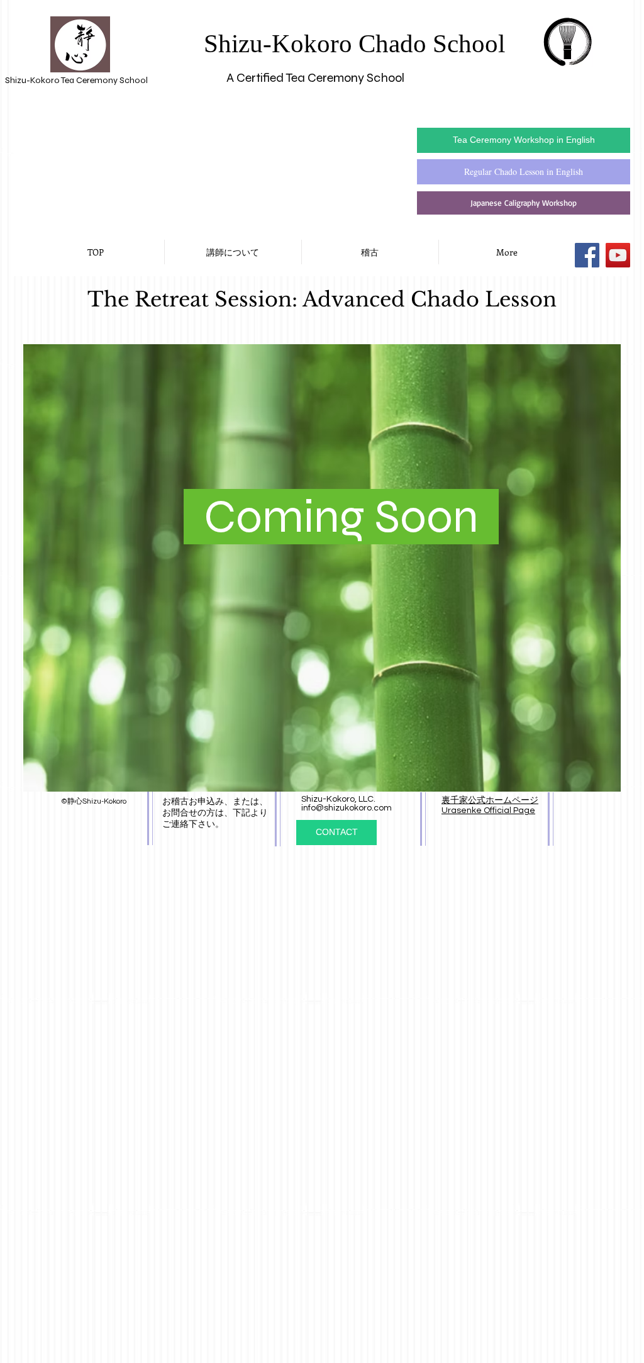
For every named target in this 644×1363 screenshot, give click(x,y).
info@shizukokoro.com (346, 808)
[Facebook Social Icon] (587, 255)
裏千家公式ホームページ (489, 800)
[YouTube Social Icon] (618, 255)
